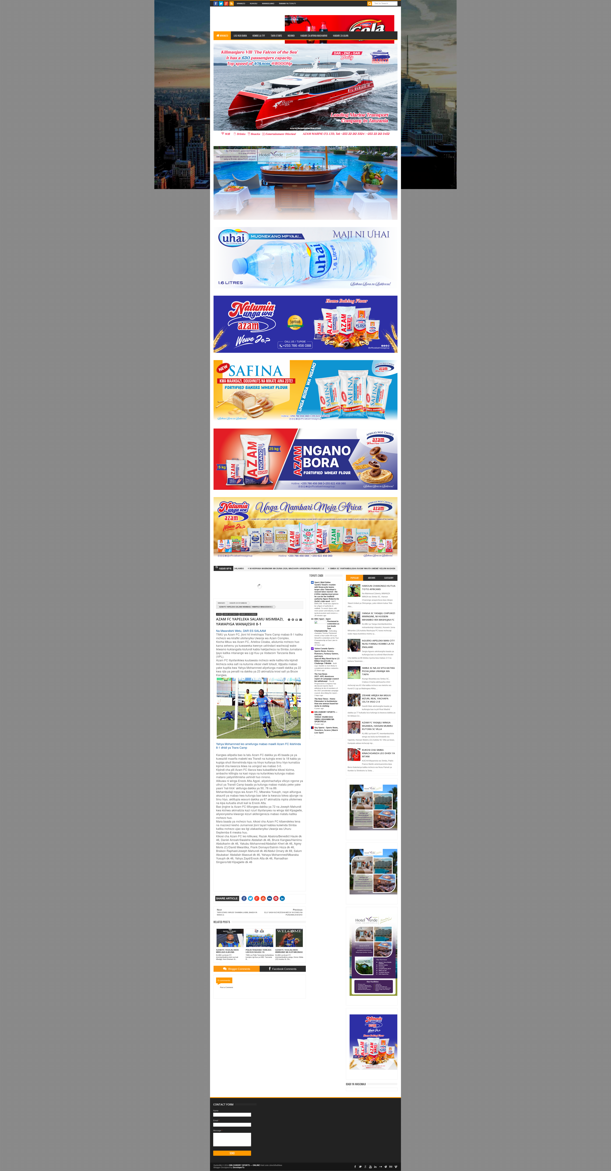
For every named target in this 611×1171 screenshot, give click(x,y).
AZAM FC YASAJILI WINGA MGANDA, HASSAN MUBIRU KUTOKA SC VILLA (377, 726)
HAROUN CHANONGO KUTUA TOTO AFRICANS (378, 587)
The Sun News (320, 674)
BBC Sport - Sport (322, 619)
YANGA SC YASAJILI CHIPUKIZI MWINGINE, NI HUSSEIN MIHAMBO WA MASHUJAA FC (378, 616)
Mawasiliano (268, 3)
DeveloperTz (238, 1167)
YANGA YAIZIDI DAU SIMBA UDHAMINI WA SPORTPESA (324, 719)
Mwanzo (241, 3)
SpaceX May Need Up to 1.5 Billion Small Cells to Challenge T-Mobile (326, 661)
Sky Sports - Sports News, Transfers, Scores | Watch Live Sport (326, 730)
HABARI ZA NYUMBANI (238, 603)
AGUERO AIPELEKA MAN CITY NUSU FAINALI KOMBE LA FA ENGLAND (378, 644)
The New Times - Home (324, 699)
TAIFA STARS (276, 35)
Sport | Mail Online (322, 582)
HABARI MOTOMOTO (230, 614)
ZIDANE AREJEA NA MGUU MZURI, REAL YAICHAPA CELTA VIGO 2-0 (376, 698)
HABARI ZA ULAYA (340, 35)
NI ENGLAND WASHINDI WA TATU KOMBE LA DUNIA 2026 (290, 568)
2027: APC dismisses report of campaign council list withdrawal (326, 678)
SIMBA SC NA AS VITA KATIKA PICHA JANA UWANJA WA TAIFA (378, 671)
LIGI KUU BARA (240, 35)
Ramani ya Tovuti (287, 3)
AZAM (219, 614)
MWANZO (224, 35)
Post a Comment (226, 987)
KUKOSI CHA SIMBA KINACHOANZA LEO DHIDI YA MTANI (378, 753)
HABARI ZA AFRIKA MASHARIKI (313, 35)
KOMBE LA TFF (259, 35)
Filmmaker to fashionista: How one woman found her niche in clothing (326, 703)
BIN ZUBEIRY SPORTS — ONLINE (244, 1165)
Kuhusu (253, 3)
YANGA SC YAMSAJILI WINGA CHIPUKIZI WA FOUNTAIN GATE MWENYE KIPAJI (359, 568)
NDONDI (291, 35)
